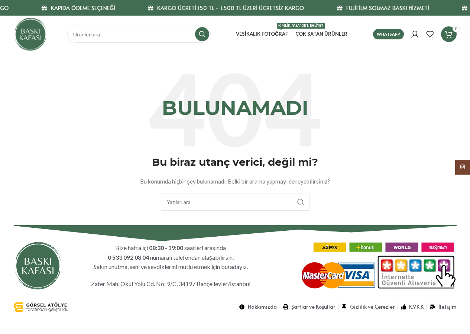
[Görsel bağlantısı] (38, 265)
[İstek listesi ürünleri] (429, 34)
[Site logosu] (30, 33)
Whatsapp (388, 34)
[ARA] (202, 34)
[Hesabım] (415, 34)
